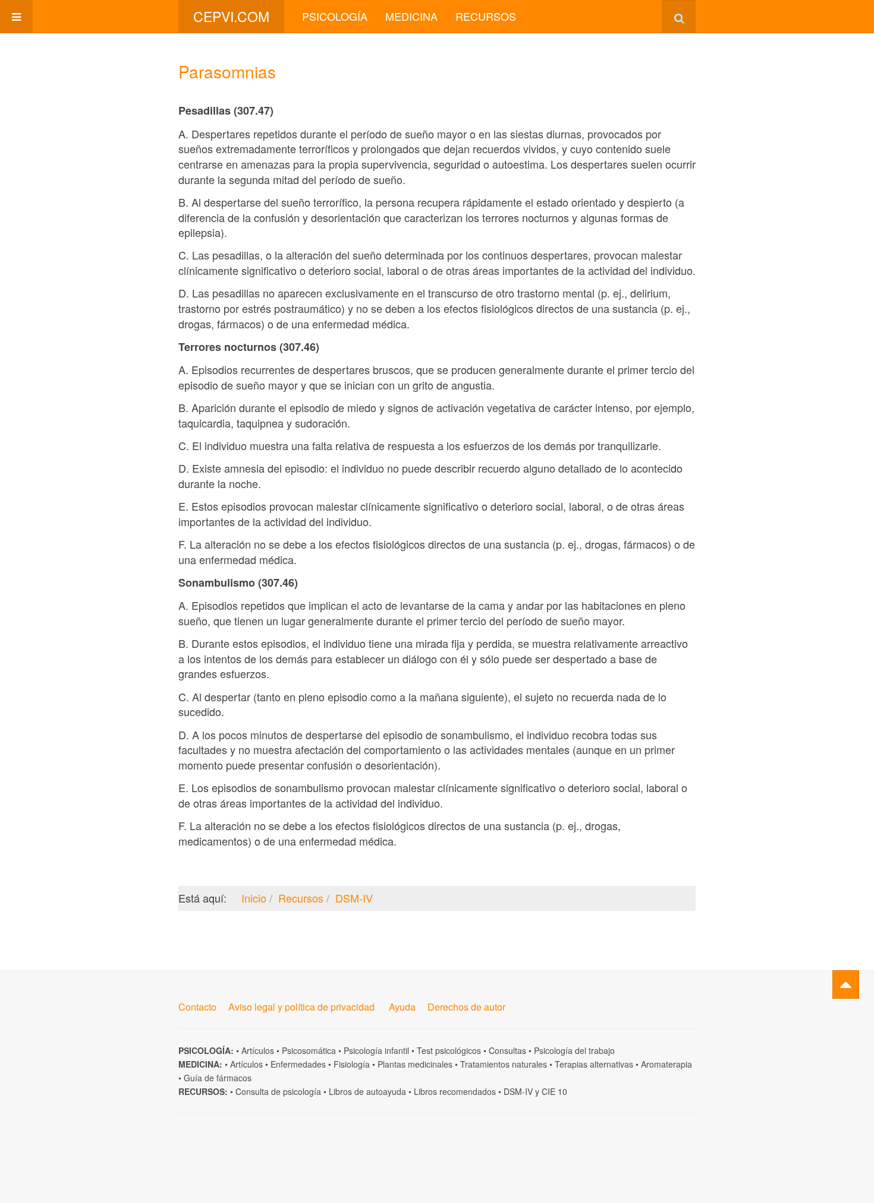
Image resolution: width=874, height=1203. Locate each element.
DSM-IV (518, 1091)
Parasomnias (227, 71)
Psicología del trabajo (574, 1050)
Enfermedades (298, 1064)
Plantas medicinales (415, 1064)
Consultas (507, 1050)
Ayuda (402, 1007)
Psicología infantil (376, 1050)
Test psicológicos (449, 1050)
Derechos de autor (466, 1007)
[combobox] (678, 16)
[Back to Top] (845, 984)
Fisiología (352, 1064)
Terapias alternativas (594, 1064)
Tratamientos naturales (503, 1064)
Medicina (411, 16)
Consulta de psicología (278, 1091)
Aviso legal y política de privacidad (301, 1007)
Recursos (485, 16)
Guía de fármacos (217, 1078)
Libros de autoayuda (367, 1091)
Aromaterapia (666, 1064)
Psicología (334, 16)
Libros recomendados (455, 1091)
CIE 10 (554, 1091)
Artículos (257, 1050)
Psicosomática (309, 1050)
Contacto (197, 1007)
